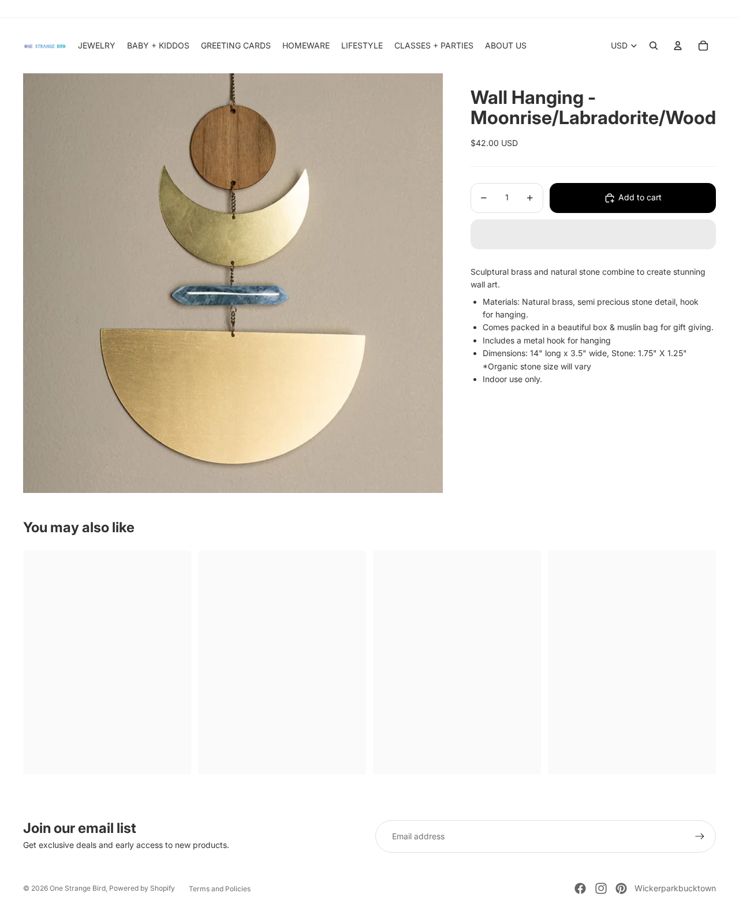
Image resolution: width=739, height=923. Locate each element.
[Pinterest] (621, 888)
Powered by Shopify (142, 888)
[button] (593, 234)
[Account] (678, 45)
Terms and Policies (220, 888)
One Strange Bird (78, 888)
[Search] (653, 45)
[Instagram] (601, 888)
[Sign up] (700, 836)
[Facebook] (580, 888)
